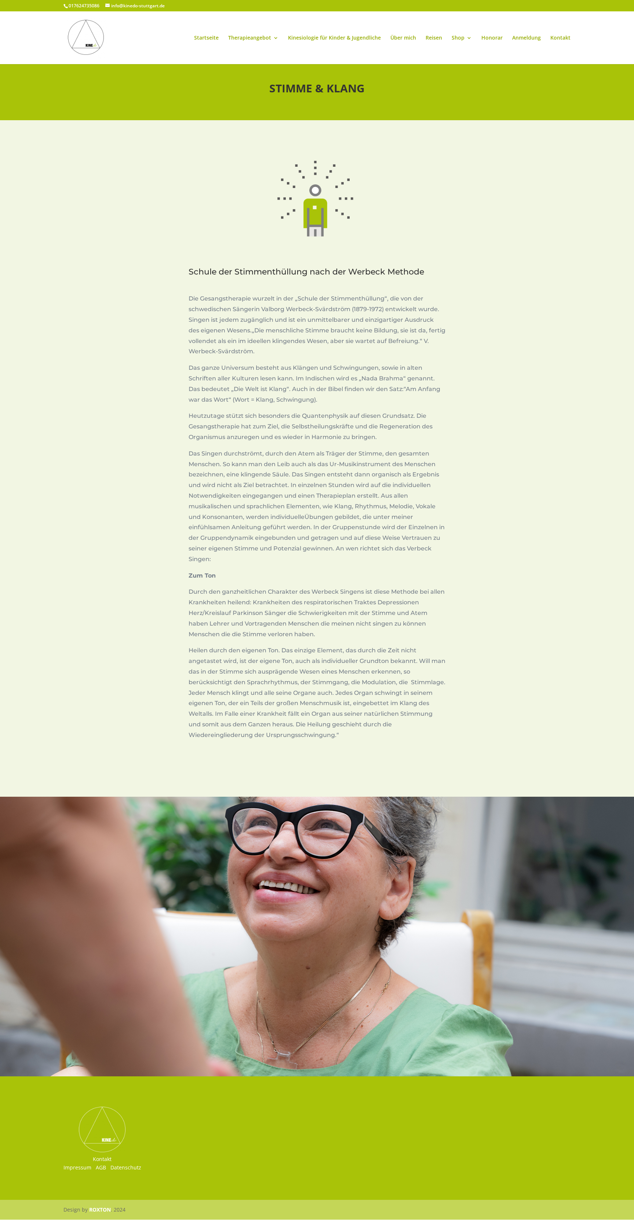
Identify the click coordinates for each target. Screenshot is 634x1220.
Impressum (77, 1167)
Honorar (492, 38)
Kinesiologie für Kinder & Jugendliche (334, 38)
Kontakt (560, 38)
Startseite (206, 38)
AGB (101, 1167)
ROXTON (100, 1209)
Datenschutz (125, 1167)
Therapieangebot (249, 38)
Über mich (403, 38)
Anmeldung (526, 38)
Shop (458, 38)
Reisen (434, 38)
